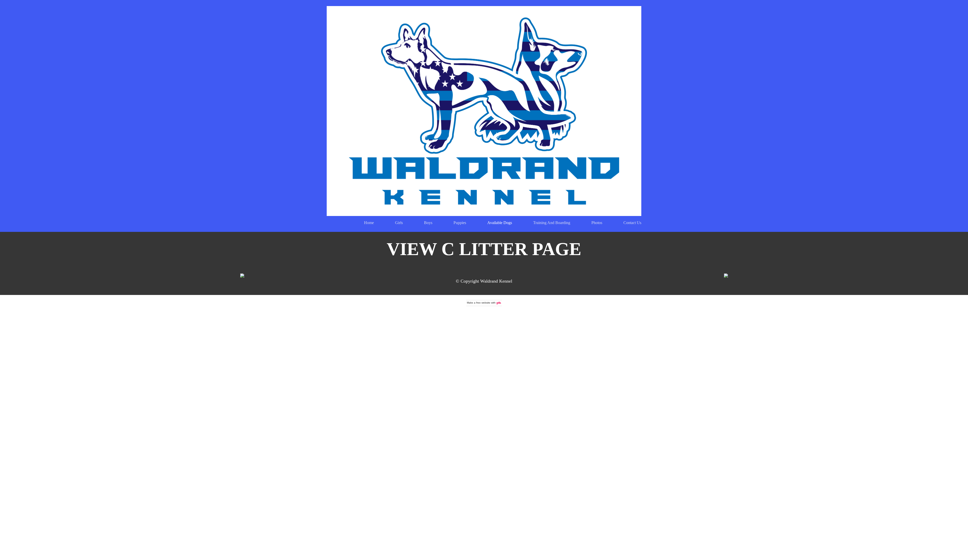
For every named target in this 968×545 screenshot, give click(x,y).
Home (369, 223)
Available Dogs (499, 223)
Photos (596, 223)
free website (483, 302)
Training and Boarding (551, 223)
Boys (428, 223)
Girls (399, 223)
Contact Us (632, 223)
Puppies (459, 223)
